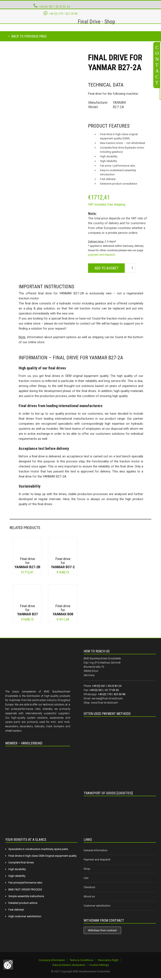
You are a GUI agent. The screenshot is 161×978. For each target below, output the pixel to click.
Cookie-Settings (99, 964)
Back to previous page (28, 36)
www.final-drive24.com (104, 702)
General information (96, 850)
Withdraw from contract (102, 930)
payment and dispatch (101, 254)
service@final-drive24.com (107, 698)
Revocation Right (108, 960)
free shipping (116, 204)
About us (89, 896)
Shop (87, 868)
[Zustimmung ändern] (8, 965)
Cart (86, 878)
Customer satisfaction (97, 905)
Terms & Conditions (81, 960)
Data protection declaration (69, 964)
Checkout (89, 887)
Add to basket (106, 268)
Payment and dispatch (97, 859)
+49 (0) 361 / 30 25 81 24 (54, 6)
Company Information (52, 960)
